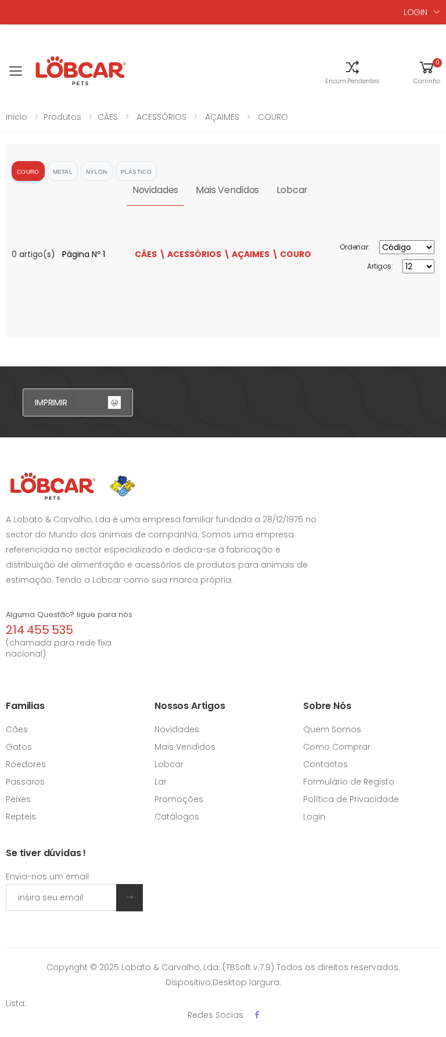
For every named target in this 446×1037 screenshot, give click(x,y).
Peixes (18, 799)
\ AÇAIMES (246, 254)
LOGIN (415, 12)
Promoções (178, 799)
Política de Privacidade (351, 799)
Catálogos (176, 816)
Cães (17, 729)
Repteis (21, 816)
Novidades (155, 190)
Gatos (19, 747)
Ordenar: (355, 247)
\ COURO (291, 254)
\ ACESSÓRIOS (190, 254)
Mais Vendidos (227, 190)
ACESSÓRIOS (160, 117)
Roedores (26, 764)
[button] (352, 71)
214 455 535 (39, 630)
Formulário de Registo (348, 781)
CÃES (108, 117)
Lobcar (292, 190)
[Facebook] (257, 1014)
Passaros (25, 781)
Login (314, 816)
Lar (160, 781)
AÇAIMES (221, 117)
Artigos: (380, 266)
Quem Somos (332, 729)
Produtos (62, 117)
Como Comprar (337, 747)
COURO (272, 117)
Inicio (16, 117)
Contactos (325, 764)
